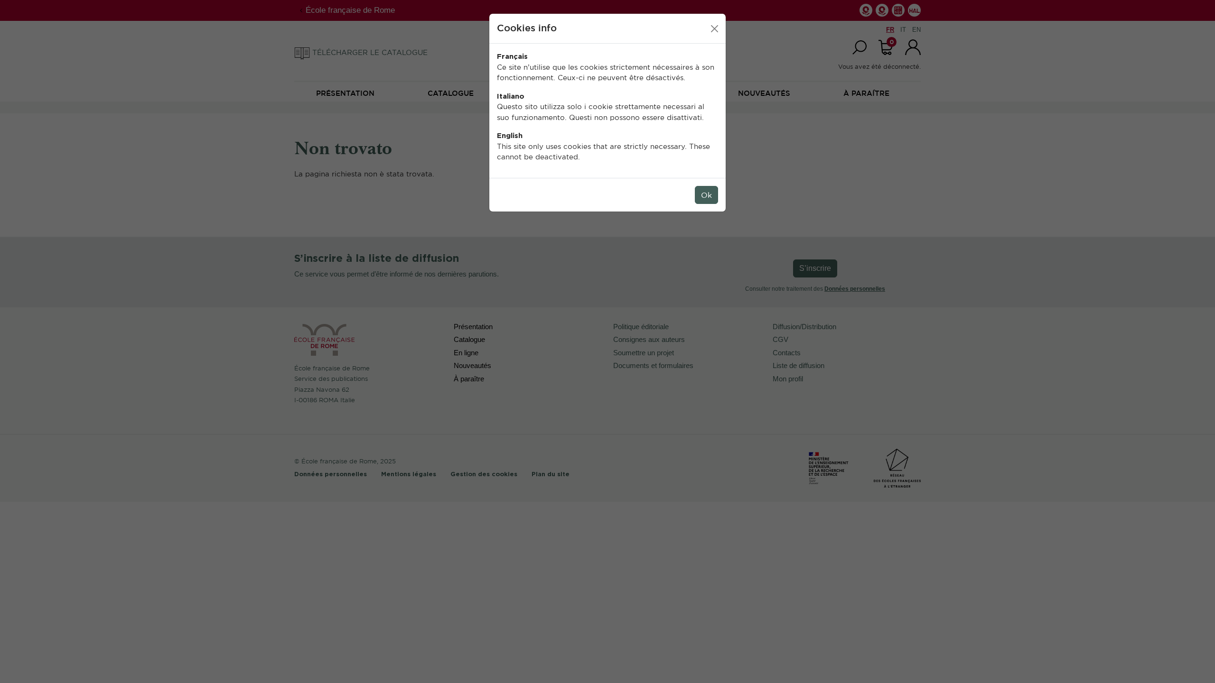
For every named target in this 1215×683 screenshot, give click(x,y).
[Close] (714, 28)
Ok (706, 195)
